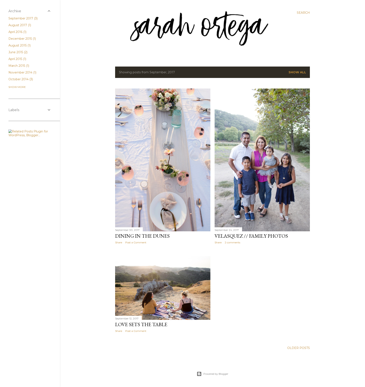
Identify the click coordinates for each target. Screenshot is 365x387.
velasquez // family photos (251, 236)
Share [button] (118, 242)
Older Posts (298, 348)
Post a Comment (135, 242)
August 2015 (19, 45)
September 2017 (22, 18)
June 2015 (17, 52)
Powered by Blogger (215, 373)
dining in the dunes (142, 236)
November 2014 (21, 72)
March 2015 (18, 66)
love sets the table (141, 324)
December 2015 (21, 39)
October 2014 (20, 79)
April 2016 (17, 32)
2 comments (232, 242)
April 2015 (16, 59)
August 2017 (19, 25)
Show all (297, 72)
